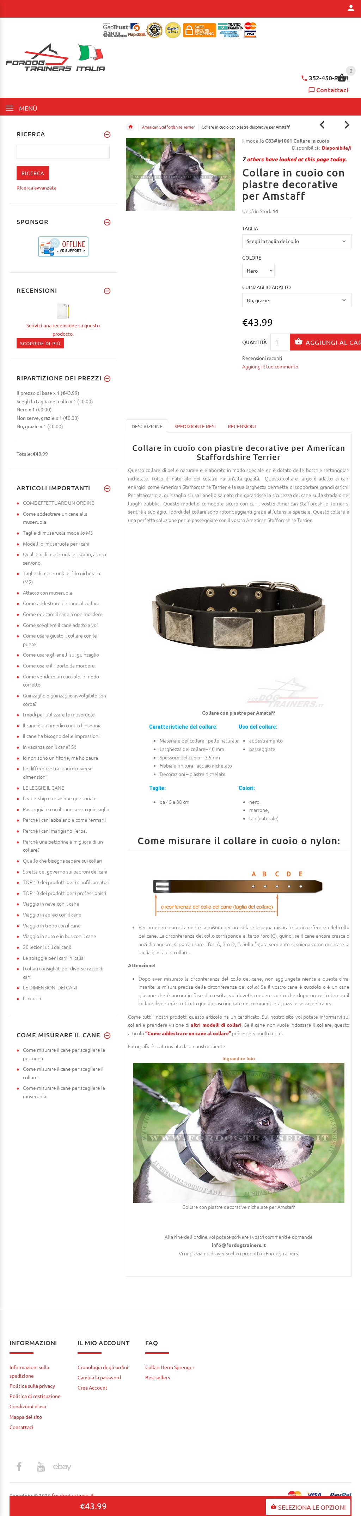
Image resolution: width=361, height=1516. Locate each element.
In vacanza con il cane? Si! (49, 746)
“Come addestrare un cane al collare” (188, 1033)
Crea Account (93, 1387)
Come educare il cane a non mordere (63, 613)
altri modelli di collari (216, 1024)
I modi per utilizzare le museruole (59, 714)
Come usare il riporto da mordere (59, 665)
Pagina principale (130, 126)
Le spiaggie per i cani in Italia (53, 957)
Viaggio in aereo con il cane (52, 914)
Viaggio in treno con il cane (52, 925)
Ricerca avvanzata (36, 187)
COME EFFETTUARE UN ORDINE (58, 502)
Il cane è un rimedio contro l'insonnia (62, 725)
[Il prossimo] (347, 125)
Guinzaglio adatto (266, 287)
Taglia (250, 228)
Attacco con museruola (47, 592)
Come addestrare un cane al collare (61, 603)
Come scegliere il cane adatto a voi (60, 624)
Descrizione (147, 426)
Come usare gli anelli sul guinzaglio (61, 654)
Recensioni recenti (262, 357)
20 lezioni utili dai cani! (47, 946)
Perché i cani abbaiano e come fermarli (64, 819)
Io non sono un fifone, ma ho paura (60, 757)
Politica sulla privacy (32, 1386)
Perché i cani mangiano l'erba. (55, 830)
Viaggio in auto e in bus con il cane (59, 935)
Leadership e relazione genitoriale (60, 798)
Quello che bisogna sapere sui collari (62, 860)
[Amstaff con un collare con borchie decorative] (238, 1132)
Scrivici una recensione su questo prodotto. (63, 329)
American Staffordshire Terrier (168, 127)
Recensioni (242, 426)
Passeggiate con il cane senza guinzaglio (66, 809)
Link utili (32, 998)
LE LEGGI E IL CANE (43, 787)
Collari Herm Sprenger (169, 1367)
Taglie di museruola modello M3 (58, 532)
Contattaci (332, 90)
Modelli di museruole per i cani (56, 543)
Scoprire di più (40, 343)
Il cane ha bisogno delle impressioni (61, 735)
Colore (251, 257)
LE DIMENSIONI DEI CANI (50, 987)
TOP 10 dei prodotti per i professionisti (64, 892)
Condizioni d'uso (28, 1406)
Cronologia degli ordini (103, 1367)
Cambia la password (99, 1377)
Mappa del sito (26, 1417)
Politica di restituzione (35, 1396)
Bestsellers (157, 1377)
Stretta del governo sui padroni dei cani (65, 871)
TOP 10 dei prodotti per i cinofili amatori (66, 882)
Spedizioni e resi (195, 426)
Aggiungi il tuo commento (270, 366)
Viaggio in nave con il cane (51, 903)
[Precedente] (322, 125)
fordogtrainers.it (73, 1495)
